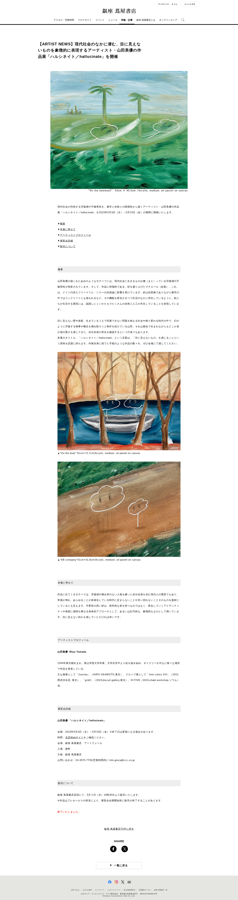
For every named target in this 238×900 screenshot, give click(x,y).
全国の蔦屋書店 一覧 (160, 890)
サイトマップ (99, 890)
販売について (68, 246)
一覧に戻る (121, 865)
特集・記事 (127, 20)
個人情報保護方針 (129, 890)
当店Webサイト (74, 737)
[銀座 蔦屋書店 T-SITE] (119, 11)
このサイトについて (113, 890)
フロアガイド (84, 20)
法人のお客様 (190, 4)
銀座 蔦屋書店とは (145, 20)
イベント (99, 20)
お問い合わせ (75, 890)
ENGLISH (165, 4)
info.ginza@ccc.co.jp (122, 760)
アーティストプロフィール (75, 235)
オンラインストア (168, 20)
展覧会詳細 (66, 240)
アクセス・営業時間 (64, 20)
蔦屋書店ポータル (144, 890)
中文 (175, 4)
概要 (62, 223)
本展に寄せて (68, 229)
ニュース (112, 20)
